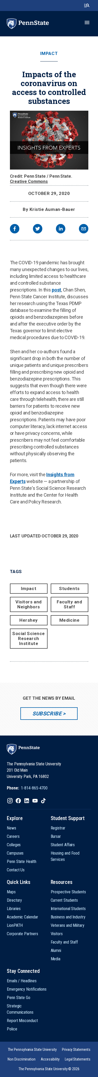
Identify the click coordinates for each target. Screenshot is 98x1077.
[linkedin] (60, 229)
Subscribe (46, 713)
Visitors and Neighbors (28, 604)
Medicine (69, 620)
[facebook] (14, 229)
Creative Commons (29, 181)
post (56, 290)
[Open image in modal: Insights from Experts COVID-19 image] (49, 140)
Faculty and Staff (69, 604)
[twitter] (37, 229)
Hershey (28, 620)
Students (69, 588)
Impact (49, 53)
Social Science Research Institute (28, 638)
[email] (83, 229)
